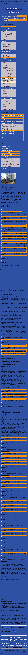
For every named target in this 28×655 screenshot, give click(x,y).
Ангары (4, 119)
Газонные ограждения (8, 68)
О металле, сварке (7, 161)
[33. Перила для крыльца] (14, 448)
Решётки (4, 100)
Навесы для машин (7, 43)
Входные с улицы (7, 33)
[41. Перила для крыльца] (14, 479)
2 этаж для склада (7, 129)
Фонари (4, 93)
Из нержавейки (6, 86)
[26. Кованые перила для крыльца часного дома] (13, 394)
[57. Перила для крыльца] (14, 542)
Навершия (5, 67)
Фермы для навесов (7, 150)
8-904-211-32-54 (18, 623)
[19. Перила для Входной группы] (14, 339)
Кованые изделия (7, 88)
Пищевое (4, 138)
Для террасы (6, 83)
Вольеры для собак (7, 109)
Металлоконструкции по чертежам (12, 115)
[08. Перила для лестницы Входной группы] (14, 231)
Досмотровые (6, 128)
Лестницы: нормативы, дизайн (10, 164)
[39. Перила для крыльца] (14, 472)
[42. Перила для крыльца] (14, 483)
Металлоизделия (7, 98)
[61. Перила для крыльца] (14, 558)
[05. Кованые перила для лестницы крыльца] (14, 221)
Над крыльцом (6, 44)
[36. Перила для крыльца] (14, 459)
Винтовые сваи (6, 160)
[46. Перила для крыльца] (14, 499)
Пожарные (5, 31)
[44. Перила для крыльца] (14, 492)
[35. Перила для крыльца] (14, 455)
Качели (4, 91)
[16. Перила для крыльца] (14, 255)
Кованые (4, 55)
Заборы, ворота (6, 60)
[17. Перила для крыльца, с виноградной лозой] (14, 259)
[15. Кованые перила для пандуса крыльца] (14, 251)
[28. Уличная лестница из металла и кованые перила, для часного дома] (13, 401)
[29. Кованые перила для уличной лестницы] (14, 404)
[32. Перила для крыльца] (14, 444)
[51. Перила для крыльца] (14, 520)
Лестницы (5, 30)
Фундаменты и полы (8, 158)
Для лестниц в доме (8, 80)
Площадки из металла (8, 123)
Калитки (4, 64)
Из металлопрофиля (8, 71)
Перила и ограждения (8, 78)
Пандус (4, 39)
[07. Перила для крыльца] (14, 228)
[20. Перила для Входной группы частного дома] (14, 343)
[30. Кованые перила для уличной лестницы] (14, 408)
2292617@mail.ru (20, 622)
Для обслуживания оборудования (11, 125)
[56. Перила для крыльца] (14, 539)
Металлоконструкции (10, 16)
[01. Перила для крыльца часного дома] (11, 213)
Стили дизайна (6, 166)
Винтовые (5, 37)
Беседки (4, 58)
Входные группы (6, 28)
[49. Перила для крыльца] (14, 511)
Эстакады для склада (8, 131)
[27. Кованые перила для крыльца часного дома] (14, 398)
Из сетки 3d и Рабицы (8, 75)
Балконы (4, 53)
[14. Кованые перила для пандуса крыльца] (14, 249)
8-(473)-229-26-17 (9, 623)
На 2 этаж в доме (7, 34)
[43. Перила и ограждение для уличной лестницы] (14, 487)
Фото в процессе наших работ (10, 18)
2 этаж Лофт (5, 36)
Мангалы (4, 96)
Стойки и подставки (7, 103)
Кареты (4, 90)
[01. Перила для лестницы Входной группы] (11, 210)
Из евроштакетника (7, 73)
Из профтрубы (6, 56)
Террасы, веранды (7, 51)
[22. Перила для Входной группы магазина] (14, 349)
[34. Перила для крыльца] (14, 451)
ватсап (2, 623)
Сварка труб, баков (7, 140)
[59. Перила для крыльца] (14, 551)
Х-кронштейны (6, 76)
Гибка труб (5, 148)
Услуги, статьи (6, 156)
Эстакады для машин (8, 133)
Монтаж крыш (6, 152)
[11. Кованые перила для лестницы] (14, 240)
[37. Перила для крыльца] (14, 464)
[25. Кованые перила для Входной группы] (14, 392)
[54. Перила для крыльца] (14, 531)
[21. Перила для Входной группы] (14, 345)
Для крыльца (6, 81)
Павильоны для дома (8, 49)
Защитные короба (7, 101)
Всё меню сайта (6, 168)
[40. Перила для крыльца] (14, 475)
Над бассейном (6, 46)
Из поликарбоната (7, 70)
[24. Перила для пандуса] (13, 354)
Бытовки (4, 106)
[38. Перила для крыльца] (14, 468)
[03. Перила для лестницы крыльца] (14, 215)
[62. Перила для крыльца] (14, 561)
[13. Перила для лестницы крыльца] (14, 246)
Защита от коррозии (8, 163)
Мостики (4, 94)
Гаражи (4, 107)
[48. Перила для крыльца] (14, 507)
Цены (23, 18)
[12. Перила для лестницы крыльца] (14, 244)
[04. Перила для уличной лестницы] (14, 219)
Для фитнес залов (7, 136)
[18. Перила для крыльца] (14, 263)
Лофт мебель (6, 104)
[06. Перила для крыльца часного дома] (14, 225)
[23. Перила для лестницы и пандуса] (14, 351)
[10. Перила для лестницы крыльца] (14, 236)
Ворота (4, 62)
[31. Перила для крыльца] (14, 440)
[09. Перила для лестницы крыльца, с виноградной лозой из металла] (14, 234)
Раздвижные (5, 47)
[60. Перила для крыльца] (14, 554)
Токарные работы (7, 146)
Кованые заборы (7, 65)
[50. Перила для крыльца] (14, 515)
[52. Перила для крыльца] (14, 523)
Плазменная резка (7, 154)
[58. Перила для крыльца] (14, 547)
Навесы (4, 41)
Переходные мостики (8, 126)
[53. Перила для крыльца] (14, 527)
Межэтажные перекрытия (9, 121)
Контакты (4, 20)
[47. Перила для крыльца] (14, 503)
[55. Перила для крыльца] (14, 535)
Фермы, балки (6, 117)
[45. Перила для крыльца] (14, 496)
